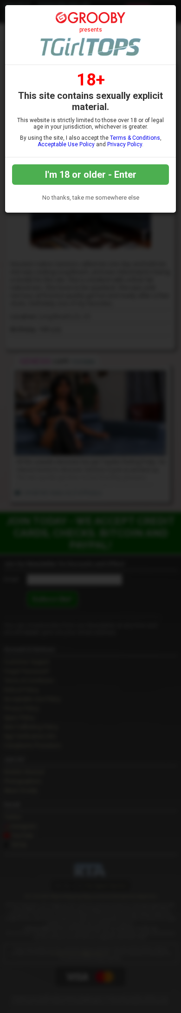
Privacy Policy (124, 144)
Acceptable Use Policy (66, 144)
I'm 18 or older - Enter (90, 174)
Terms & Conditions (135, 138)
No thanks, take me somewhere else (90, 197)
